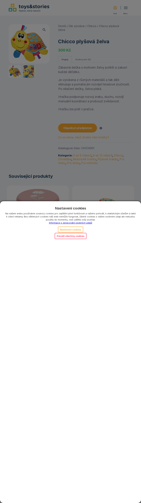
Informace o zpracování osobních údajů (70, 222)
